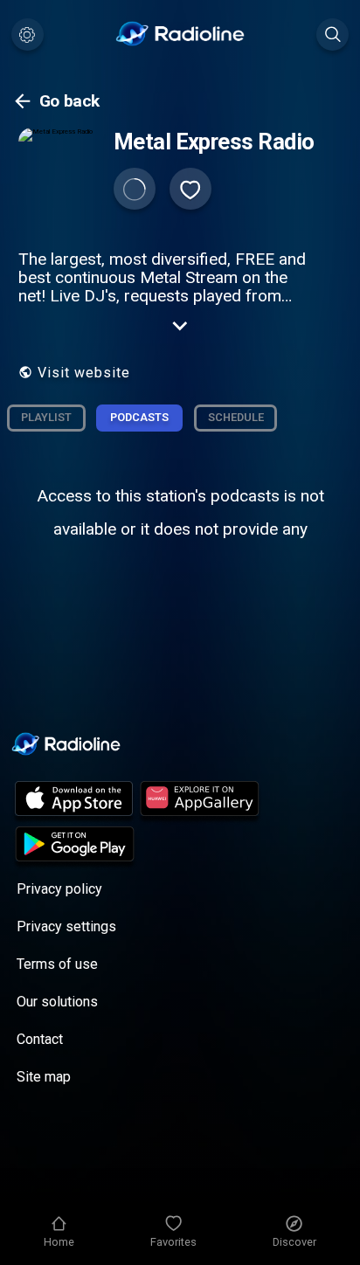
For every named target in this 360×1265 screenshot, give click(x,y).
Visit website (84, 372)
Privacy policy (59, 889)
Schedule (236, 417)
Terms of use (57, 964)
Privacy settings (66, 926)
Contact (40, 1039)
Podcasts (139, 417)
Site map (44, 1076)
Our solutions (57, 1001)
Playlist (46, 417)
